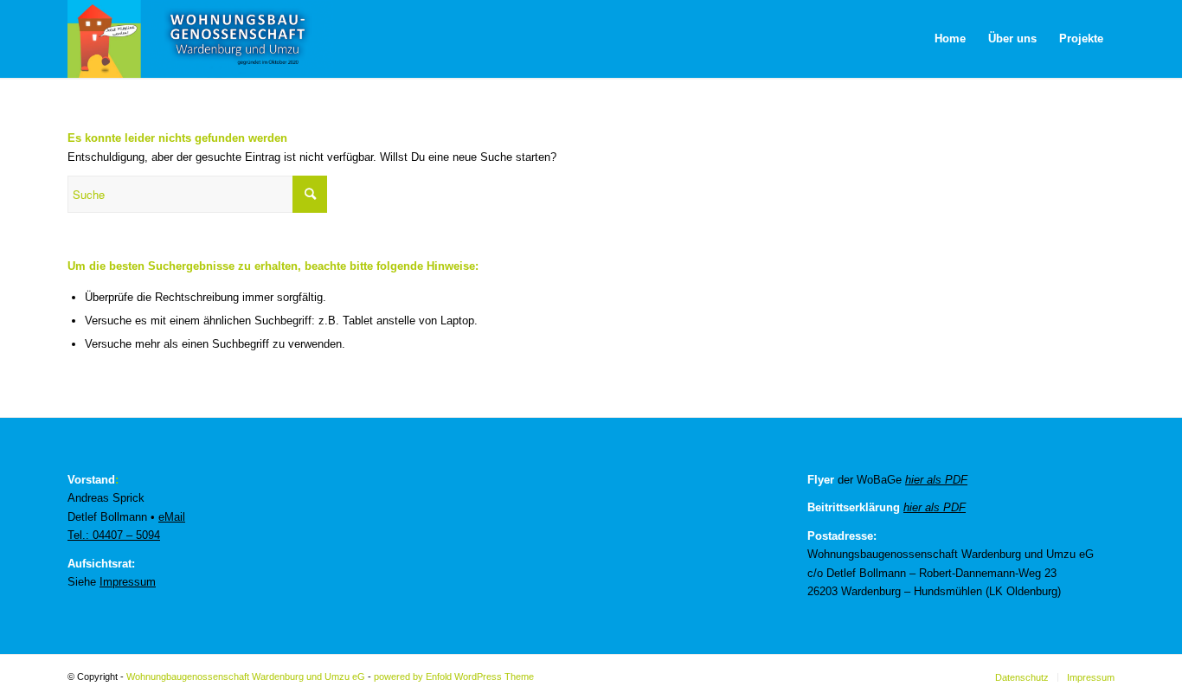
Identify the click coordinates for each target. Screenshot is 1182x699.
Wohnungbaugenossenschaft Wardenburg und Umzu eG (245, 676)
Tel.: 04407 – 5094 (113, 535)
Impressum (128, 581)
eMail (171, 516)
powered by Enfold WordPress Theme (454, 676)
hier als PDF (936, 479)
